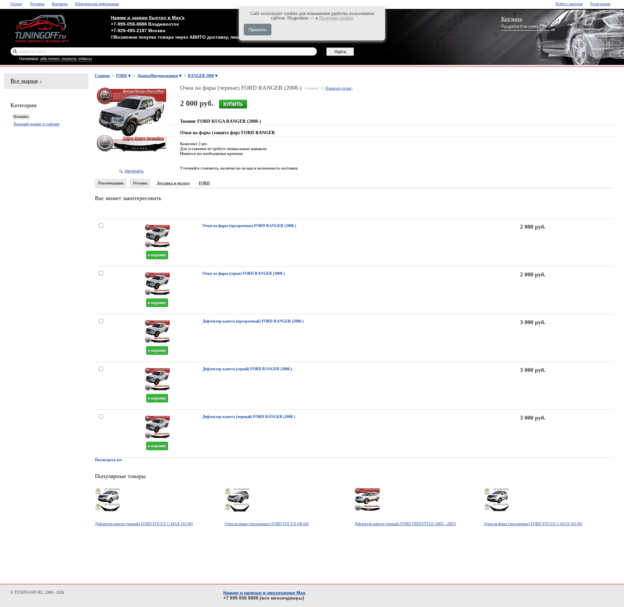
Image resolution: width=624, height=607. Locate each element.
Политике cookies (336, 18)
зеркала (68, 59)
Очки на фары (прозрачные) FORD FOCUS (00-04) (267, 524)
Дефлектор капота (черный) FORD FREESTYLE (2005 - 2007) (405, 524)
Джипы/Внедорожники (157, 75)
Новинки (21, 116)
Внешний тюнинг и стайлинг (37, 124)
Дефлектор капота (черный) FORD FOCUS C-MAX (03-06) (144, 524)
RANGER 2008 (201, 75)
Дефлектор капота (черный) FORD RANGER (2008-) (248, 416)
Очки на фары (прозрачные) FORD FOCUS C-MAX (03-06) (533, 524)
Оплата (16, 4)
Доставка (37, 4)
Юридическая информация (97, 4)
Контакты (60, 4)
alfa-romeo (49, 59)
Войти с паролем (569, 4)
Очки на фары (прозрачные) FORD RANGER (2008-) (249, 225)
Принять (257, 29)
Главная (102, 75)
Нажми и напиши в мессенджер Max (264, 592)
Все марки (24, 81)
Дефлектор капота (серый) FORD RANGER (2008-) (247, 369)
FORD (121, 75)
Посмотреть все (108, 460)
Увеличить (134, 171)
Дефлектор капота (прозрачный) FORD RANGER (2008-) (253, 321)
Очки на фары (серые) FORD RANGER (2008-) (243, 273)
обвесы (85, 59)
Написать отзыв (338, 88)
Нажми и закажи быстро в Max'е (148, 17)
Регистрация (600, 4)
